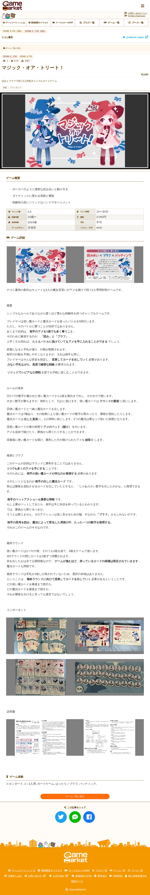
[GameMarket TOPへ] (75, 857)
